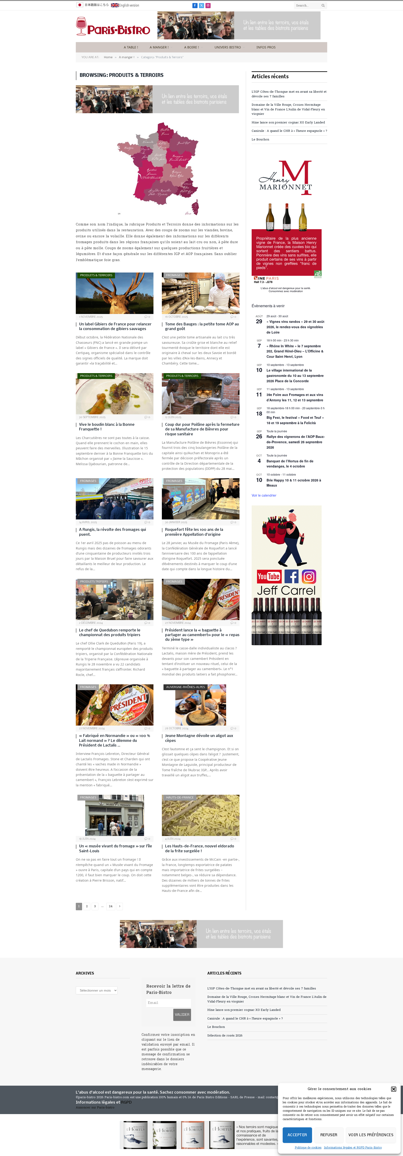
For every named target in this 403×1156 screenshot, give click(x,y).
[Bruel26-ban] (239, 38)
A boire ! (191, 47)
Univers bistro (228, 47)
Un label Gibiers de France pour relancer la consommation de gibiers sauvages (115, 326)
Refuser (328, 1135)
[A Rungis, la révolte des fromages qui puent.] (114, 498)
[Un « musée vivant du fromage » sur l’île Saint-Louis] (114, 815)
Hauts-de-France (180, 797)
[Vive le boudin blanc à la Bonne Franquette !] (114, 393)
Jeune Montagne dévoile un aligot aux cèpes (199, 738)
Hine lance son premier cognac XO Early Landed (288, 122)
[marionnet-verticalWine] (287, 292)
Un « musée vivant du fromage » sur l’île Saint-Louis (115, 848)
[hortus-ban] (201, 1135)
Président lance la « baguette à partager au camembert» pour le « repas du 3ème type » (202, 635)
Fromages (174, 275)
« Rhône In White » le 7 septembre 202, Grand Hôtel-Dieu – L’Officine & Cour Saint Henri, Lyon (295, 351)
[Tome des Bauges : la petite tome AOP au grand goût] (201, 293)
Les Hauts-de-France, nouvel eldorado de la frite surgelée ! (199, 848)
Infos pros (266, 47)
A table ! (131, 47)
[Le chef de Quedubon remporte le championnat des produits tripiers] (114, 599)
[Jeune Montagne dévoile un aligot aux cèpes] (201, 705)
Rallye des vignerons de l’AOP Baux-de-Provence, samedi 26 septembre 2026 (296, 441)
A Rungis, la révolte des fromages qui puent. (112, 532)
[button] (393, 1089)
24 (111, 906)
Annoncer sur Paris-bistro (95, 1107)
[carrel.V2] (287, 644)
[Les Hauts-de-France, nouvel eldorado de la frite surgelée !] (201, 815)
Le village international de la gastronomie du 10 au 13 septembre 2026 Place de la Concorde (295, 375)
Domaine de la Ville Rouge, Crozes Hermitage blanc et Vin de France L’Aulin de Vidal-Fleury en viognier (288, 109)
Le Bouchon (260, 139)
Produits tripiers (94, 581)
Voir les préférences (370, 1135)
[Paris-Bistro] (113, 26)
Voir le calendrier (264, 495)
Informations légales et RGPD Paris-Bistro (353, 1148)
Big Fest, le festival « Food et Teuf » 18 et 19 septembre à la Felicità (295, 420)
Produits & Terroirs (96, 275)
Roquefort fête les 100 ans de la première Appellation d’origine (194, 532)
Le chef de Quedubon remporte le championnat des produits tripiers (109, 632)
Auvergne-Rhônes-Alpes (185, 687)
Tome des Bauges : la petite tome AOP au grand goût (202, 326)
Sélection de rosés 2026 (225, 1035)
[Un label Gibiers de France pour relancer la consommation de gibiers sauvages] (114, 293)
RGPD (126, 1103)
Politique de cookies (308, 1148)
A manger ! (159, 47)
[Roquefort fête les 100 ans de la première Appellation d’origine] (201, 498)
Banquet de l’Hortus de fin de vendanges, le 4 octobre (290, 464)
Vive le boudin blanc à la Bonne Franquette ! (107, 427)
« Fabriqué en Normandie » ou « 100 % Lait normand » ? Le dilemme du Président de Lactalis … (114, 740)
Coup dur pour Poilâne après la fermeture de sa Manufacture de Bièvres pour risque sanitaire (202, 429)
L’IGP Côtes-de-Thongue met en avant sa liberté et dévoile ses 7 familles (261, 988)
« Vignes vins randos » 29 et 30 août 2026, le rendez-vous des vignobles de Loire (295, 326)
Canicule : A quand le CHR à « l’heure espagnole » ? (289, 131)
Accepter (297, 1135)
